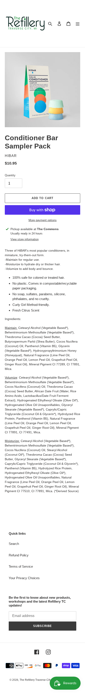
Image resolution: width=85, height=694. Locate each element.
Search (14, 544)
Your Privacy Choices (24, 578)
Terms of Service (21, 566)
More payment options (43, 220)
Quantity (10, 175)
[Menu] (77, 23)
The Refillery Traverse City (35, 679)
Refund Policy (19, 555)
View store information (24, 239)
